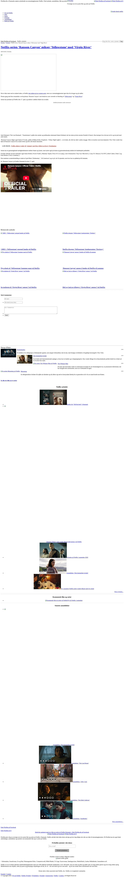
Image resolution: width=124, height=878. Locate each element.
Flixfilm (3, 43)
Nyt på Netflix (8, 13)
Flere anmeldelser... (117, 821)
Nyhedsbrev (35, 875)
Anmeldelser (8, 19)
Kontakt (3, 874)
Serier (6, 16)
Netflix (56, 875)
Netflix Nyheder (26, 875)
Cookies (8, 874)
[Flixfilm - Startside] (70, 1)
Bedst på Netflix (9, 21)
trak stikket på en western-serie (37, 93)
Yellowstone (68, 96)
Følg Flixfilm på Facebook (8, 827)
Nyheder (6, 18)
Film (5, 14)
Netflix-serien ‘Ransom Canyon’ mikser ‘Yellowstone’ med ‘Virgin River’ (46, 47)
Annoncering (49, 875)
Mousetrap (24, 371)
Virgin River (78, 96)
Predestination (21, 349)
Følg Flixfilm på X (6, 830)
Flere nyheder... (118, 591)
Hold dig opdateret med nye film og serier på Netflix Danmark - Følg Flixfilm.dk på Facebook (62, 832)
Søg (121, 41)
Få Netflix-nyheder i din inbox (62, 843)
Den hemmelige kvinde (40, 356)
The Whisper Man (63, 363)
